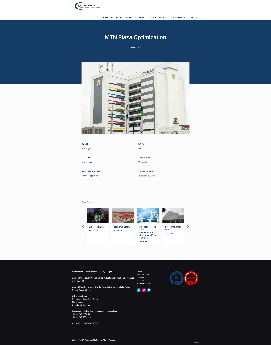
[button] (83, 226)
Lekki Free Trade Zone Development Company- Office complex (147, 232)
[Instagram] (144, 290)
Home (139, 272)
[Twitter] (139, 290)
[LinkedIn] (149, 290)
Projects (140, 281)
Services (140, 278)
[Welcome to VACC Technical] (87, 6)
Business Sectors (144, 284)
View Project (93, 230)
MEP (139, 148)
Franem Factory (122, 227)
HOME (105, 17)
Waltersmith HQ (97, 227)
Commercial (135, 47)
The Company (143, 275)
